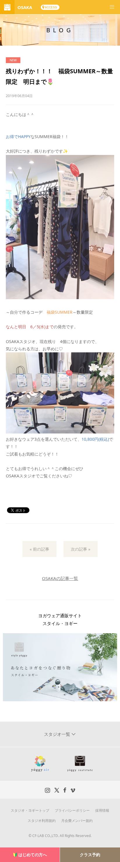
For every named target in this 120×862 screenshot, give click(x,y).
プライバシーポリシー (72, 810)
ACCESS (51, 7)
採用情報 (102, 810)
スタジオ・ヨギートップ (30, 810)
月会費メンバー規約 (77, 820)
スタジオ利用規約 (42, 820)
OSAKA (24, 7)
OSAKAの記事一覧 (60, 578)
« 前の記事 (39, 549)
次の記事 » (80, 549)
